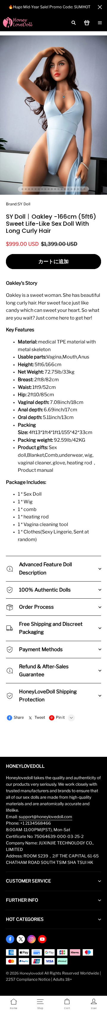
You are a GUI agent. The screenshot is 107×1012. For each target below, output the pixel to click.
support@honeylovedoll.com (45, 816)
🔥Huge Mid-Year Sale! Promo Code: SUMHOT (49, 7)
